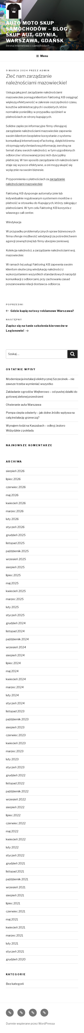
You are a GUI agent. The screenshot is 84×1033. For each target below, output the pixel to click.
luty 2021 (12, 943)
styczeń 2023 (15, 767)
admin (44, 70)
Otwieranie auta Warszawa (23, 404)
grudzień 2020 (16, 959)
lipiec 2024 (13, 663)
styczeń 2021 (15, 951)
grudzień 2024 (16, 623)
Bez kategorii (15, 984)
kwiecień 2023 (16, 743)
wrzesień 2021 (16, 887)
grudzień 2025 (16, 535)
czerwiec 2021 (15, 911)
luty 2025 (12, 607)
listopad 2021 (15, 871)
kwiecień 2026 (16, 503)
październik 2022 (17, 791)
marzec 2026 (15, 511)
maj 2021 (12, 919)
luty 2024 (12, 695)
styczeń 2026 (15, 527)
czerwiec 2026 (16, 487)
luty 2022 (12, 847)
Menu (44, 56)
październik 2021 (17, 879)
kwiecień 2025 (16, 591)
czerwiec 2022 (16, 823)
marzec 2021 (14, 935)
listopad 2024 (15, 631)
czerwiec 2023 (16, 735)
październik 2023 (17, 719)
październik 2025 (17, 551)
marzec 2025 (15, 599)
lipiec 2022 (13, 815)
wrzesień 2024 (16, 647)
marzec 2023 (14, 751)
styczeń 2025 (15, 615)
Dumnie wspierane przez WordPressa (30, 1023)
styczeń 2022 (15, 855)
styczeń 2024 (15, 703)
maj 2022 (12, 831)
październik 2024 (17, 639)
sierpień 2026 (15, 471)
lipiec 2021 (13, 903)
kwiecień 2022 (16, 839)
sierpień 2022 (15, 807)
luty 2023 (12, 759)
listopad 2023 (15, 711)
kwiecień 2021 (15, 927)
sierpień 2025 (15, 567)
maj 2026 (12, 495)
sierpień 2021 (15, 895)
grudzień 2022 (15, 775)
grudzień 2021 (15, 863)
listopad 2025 (15, 543)
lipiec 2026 (13, 479)
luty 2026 (12, 519)
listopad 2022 (15, 783)
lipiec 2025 (13, 575)
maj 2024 (12, 671)
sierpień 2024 (15, 655)
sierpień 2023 (15, 727)
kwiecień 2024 (16, 679)
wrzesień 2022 (16, 799)
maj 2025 (12, 583)
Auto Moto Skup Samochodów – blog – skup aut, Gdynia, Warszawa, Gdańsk (39, 31)
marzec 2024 (15, 687)
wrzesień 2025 (16, 559)
